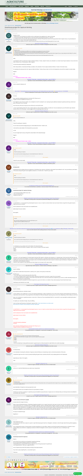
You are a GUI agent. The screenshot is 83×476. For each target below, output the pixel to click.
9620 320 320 (48, 10)
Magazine (27, 6)
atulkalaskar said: (17, 216)
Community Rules (59, 474)
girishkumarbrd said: (17, 48)
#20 (77, 434)
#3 (77, 82)
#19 (77, 419)
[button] (17, 6)
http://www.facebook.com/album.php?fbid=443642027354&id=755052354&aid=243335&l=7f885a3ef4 (33, 304)
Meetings (37, 6)
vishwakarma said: (17, 148)
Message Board (13, 6)
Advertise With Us (52, 474)
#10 (77, 231)
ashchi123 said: (16, 115)
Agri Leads (21, 6)
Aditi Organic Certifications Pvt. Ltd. (41, 363)
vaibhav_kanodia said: (17, 334)
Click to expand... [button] (45, 157)
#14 (77, 331)
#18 (77, 397)
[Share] (75, 33)
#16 (77, 366)
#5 (77, 113)
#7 (77, 165)
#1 (77, 33)
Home (7, 6)
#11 (77, 255)
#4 (77, 93)
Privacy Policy (71, 474)
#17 (77, 377)
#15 (77, 347)
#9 (77, 200)
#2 (77, 46)
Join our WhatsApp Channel (52, 23)
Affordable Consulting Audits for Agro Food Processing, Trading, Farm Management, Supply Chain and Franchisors (41, 198)
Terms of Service (65, 474)
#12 (77, 267)
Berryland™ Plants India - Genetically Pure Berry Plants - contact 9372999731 (41, 79)
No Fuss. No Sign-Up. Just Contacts (41, 264)
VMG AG (42, 6)
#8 (77, 188)
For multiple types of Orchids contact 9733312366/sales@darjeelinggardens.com (41, 185)
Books (32, 6)
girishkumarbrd (8, 29)
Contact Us (48, 6)
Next (9, 31)
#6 (77, 145)
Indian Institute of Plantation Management (41, 43)
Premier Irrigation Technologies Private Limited (41, 284)
